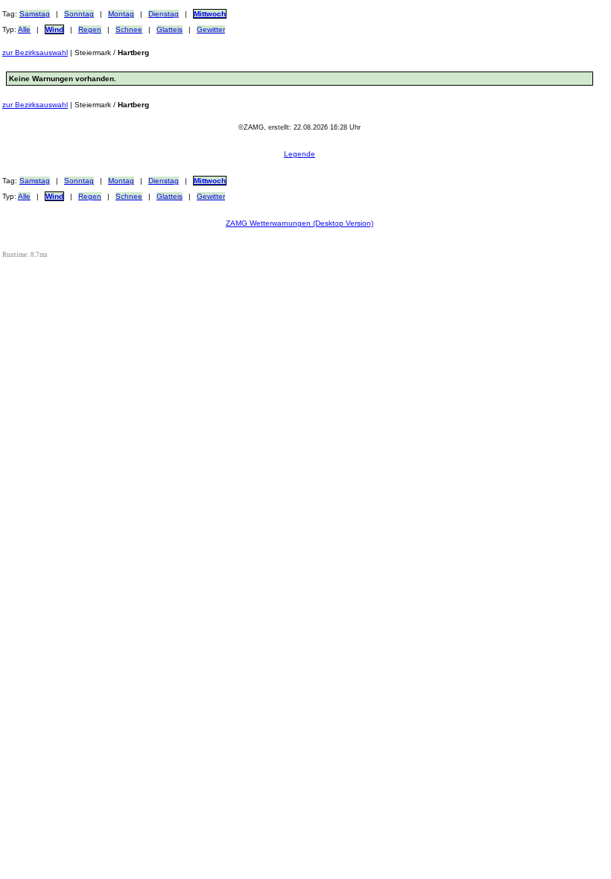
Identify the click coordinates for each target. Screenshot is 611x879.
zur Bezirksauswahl (35, 52)
